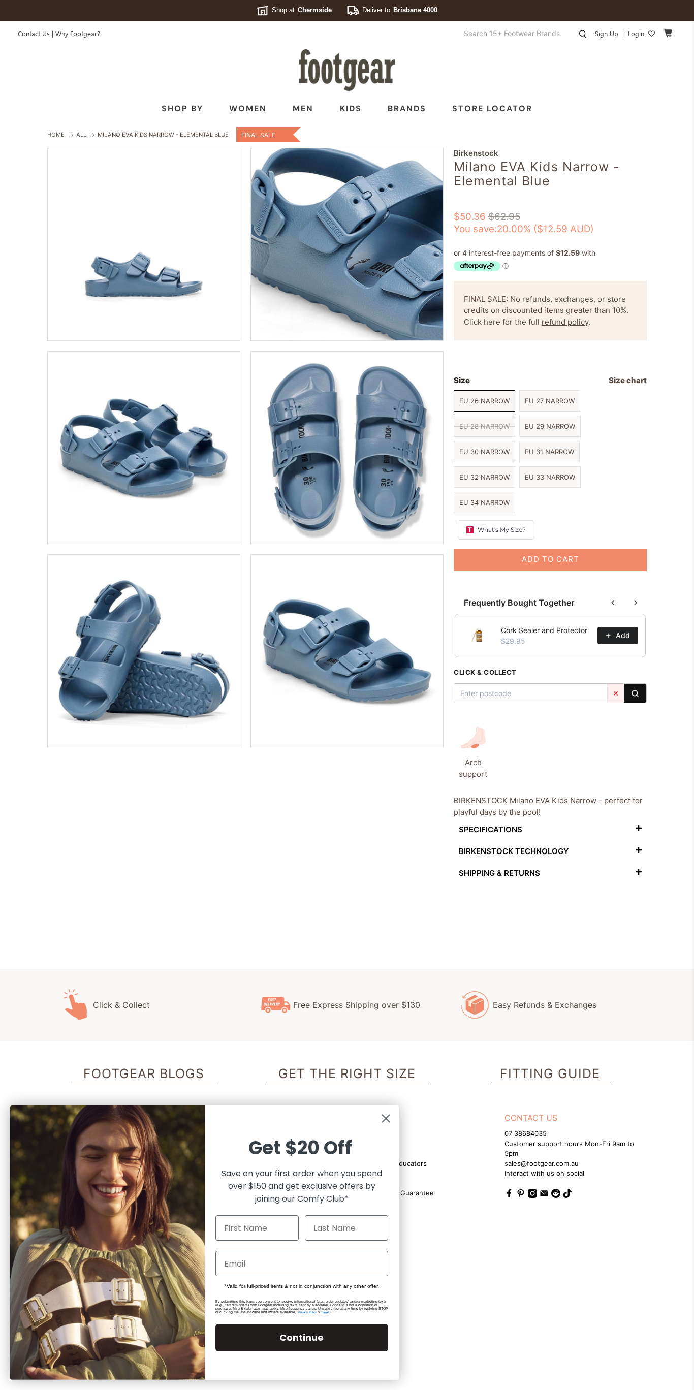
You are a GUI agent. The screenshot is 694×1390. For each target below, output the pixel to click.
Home (56, 135)
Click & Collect (121, 1005)
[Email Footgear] (544, 1195)
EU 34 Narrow (484, 502)
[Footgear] (347, 70)
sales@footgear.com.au (541, 1163)
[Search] (635, 693)
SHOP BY (182, 108)
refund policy (565, 322)
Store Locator (492, 108)
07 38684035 (525, 1133)
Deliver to (399, 10)
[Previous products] (613, 602)
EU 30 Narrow (484, 452)
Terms (325, 1312)
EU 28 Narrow (484, 426)
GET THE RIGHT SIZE (347, 1073)
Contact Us (34, 33)
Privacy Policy (307, 1312)
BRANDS (407, 108)
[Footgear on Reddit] (555, 1195)
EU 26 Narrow (484, 401)
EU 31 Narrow (549, 452)
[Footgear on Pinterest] (520, 1195)
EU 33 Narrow (550, 477)
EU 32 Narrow (484, 477)
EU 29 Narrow (550, 426)
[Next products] (635, 602)
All (81, 135)
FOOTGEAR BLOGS (143, 1073)
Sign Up (606, 33)
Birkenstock (476, 153)
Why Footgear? (77, 33)
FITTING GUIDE (550, 1073)
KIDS (351, 108)
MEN (303, 108)
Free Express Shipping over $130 (356, 1005)
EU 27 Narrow (550, 401)
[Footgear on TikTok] (567, 1195)
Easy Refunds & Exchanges (544, 1005)
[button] (550, 828)
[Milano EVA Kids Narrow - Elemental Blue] (144, 244)
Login (636, 33)
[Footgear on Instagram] (532, 1195)
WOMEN (248, 108)
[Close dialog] (386, 1118)
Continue (301, 1337)
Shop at (302, 10)
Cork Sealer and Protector (544, 630)
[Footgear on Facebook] (509, 1195)
